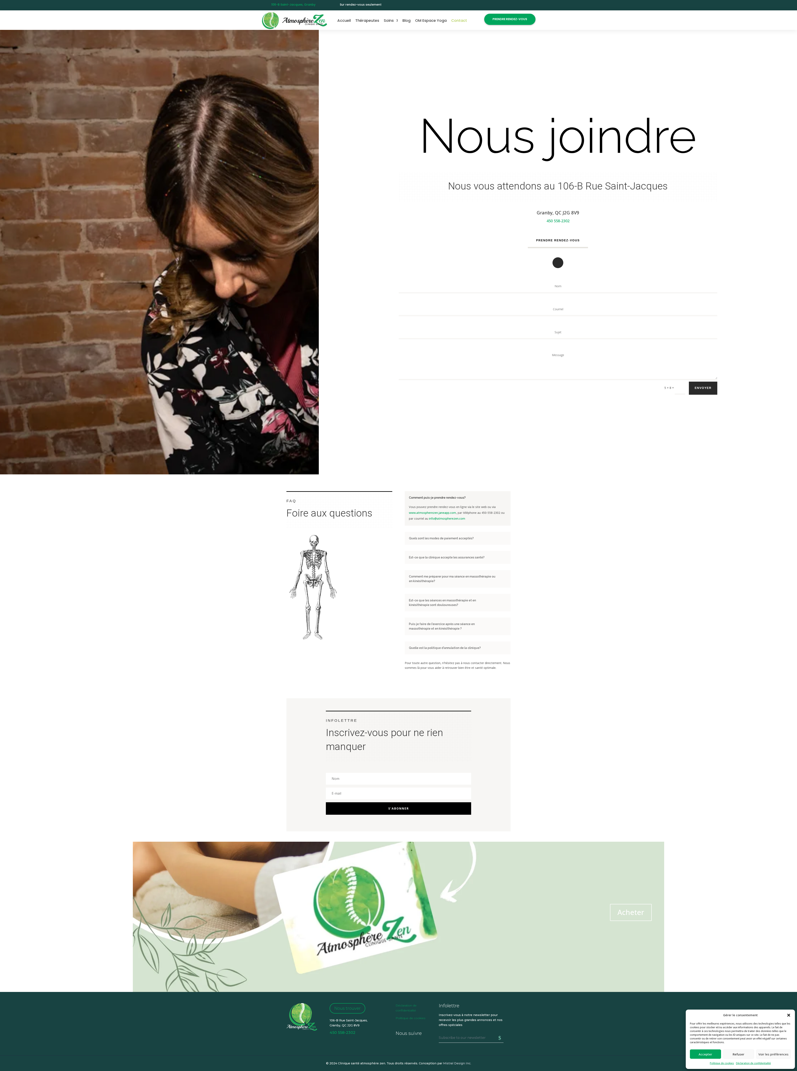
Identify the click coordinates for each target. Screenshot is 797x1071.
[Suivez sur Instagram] (532, 5)
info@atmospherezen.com (447, 518)
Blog (406, 20)
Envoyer (703, 388)
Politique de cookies (722, 1063)
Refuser (738, 1054)
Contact (459, 20)
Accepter (705, 1054)
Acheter (630, 912)
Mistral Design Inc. (457, 1063)
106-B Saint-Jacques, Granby (293, 4)
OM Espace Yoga (431, 20)
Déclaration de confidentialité (753, 1063)
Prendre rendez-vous (510, 19)
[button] (789, 1015)
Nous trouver (347, 1008)
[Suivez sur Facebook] (524, 5)
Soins (389, 20)
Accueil (344, 20)
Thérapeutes (367, 20)
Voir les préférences (773, 1054)
